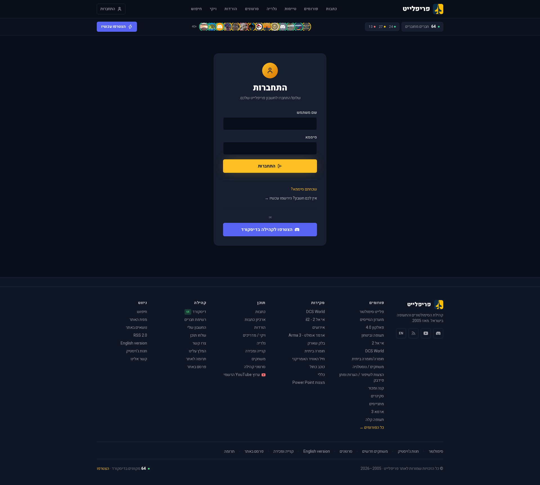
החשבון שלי (196, 327)
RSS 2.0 (140, 335)
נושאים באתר (136, 327)
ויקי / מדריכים (254, 335)
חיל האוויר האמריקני (308, 359)
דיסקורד (196, 312)
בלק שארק (316, 343)
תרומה (229, 451)
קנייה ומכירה (255, 351)
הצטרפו (103, 469)
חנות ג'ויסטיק (136, 351)
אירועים (318, 327)
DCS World (374, 351)
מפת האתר (138, 320)
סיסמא (311, 137)
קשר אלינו (138, 359)
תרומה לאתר (196, 359)
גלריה (272, 9)
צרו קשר (199, 343)
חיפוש (196, 9)
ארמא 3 (377, 412)
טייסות (290, 9)
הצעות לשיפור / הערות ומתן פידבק (361, 377)
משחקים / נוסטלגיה (368, 367)
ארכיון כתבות (255, 320)
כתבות (331, 9)
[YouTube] (426, 333)
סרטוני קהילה (255, 367)
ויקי (213, 9)
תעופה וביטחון (372, 335)
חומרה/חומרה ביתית (368, 359)
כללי (321, 375)
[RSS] (413, 333)
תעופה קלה (375, 420)
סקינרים (377, 396)
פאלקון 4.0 (375, 327)
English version (134, 343)
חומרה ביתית (315, 351)
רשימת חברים (195, 320)
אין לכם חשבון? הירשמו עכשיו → (291, 198)
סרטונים (252, 9)
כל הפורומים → (371, 427)
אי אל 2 (378, 343)
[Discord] (438, 333)
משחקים (259, 359)
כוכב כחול (317, 367)
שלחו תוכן (198, 335)
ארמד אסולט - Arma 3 (307, 335)
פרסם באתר (196, 367)
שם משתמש (307, 112)
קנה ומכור (376, 388)
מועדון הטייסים (372, 320)
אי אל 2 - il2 (315, 320)
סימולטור (436, 451)
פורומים (311, 9)
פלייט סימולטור (371, 312)
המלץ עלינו (197, 351)
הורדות (230, 9)
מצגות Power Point (308, 383)
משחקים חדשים (375, 451)
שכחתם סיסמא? (304, 189)
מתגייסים (376, 404)
